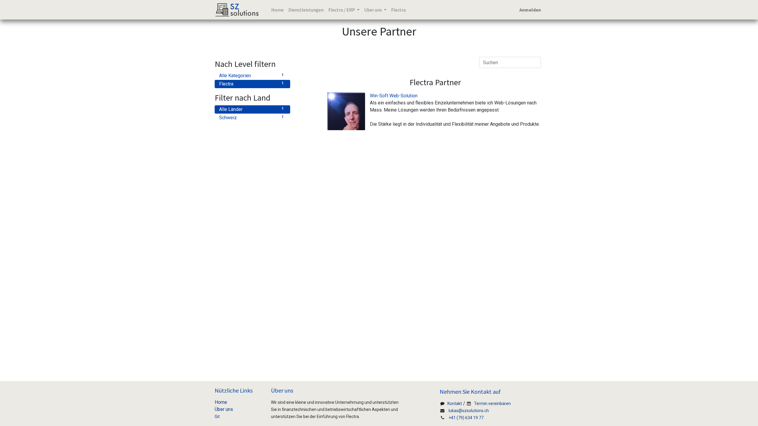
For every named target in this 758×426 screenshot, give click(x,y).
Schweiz (251, 117)
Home (221, 402)
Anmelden (530, 10)
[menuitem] (277, 10)
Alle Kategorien (251, 75)
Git (217, 416)
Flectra (251, 84)
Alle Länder (251, 109)
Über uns (224, 409)
